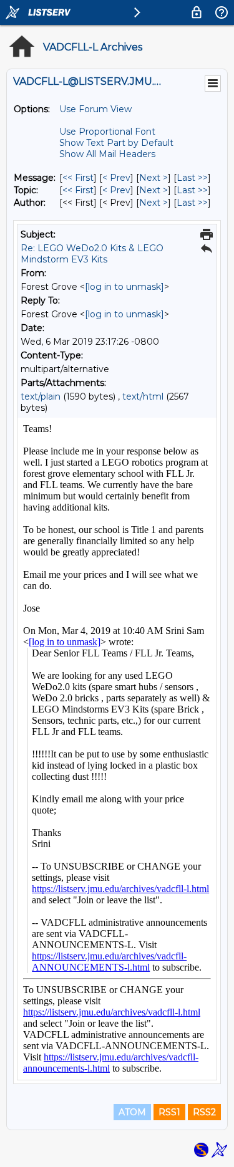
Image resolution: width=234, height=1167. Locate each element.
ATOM (132, 1112)
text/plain (41, 396)
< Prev (116, 177)
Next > (153, 177)
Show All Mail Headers (107, 154)
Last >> (192, 177)
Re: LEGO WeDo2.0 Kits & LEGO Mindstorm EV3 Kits (92, 254)
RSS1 (169, 1112)
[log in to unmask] (124, 286)
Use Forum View (95, 109)
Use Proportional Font (107, 131)
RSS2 (204, 1112)
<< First (78, 177)
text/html (142, 396)
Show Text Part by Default (116, 142)
